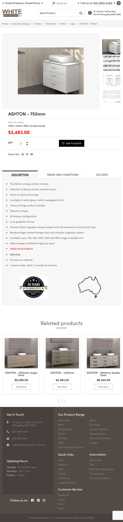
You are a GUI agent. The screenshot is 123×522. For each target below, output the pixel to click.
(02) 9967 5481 (19, 438)
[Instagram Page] (44, 500)
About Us (63, 464)
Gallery (62, 473)
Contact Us (64, 478)
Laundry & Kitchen (99, 429)
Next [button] (65, 401)
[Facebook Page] (32, 500)
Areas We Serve (66, 482)
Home (5, 24)
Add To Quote (73, 143)
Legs (73, 24)
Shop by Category (21, 24)
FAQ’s (61, 508)
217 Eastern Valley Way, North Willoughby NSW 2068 (107, 13)
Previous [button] (59, 401)
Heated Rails (65, 429)
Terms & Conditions (99, 478)
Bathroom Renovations (101, 469)
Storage (62, 438)
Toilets (61, 442)
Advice (61, 499)
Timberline (51, 24)
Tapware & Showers (100, 438)
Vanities (37, 24)
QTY (10, 142)
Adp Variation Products (70, 447)
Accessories (64, 420)
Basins (92, 420)
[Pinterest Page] (38, 500)
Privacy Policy (96, 473)
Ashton (63, 24)
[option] (50, 70)
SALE (60, 469)
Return (61, 504)
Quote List (63, 495)
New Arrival (95, 460)
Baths (61, 424)
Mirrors (62, 433)
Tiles (91, 464)
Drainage (94, 424)
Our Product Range (71, 414)
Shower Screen (97, 433)
